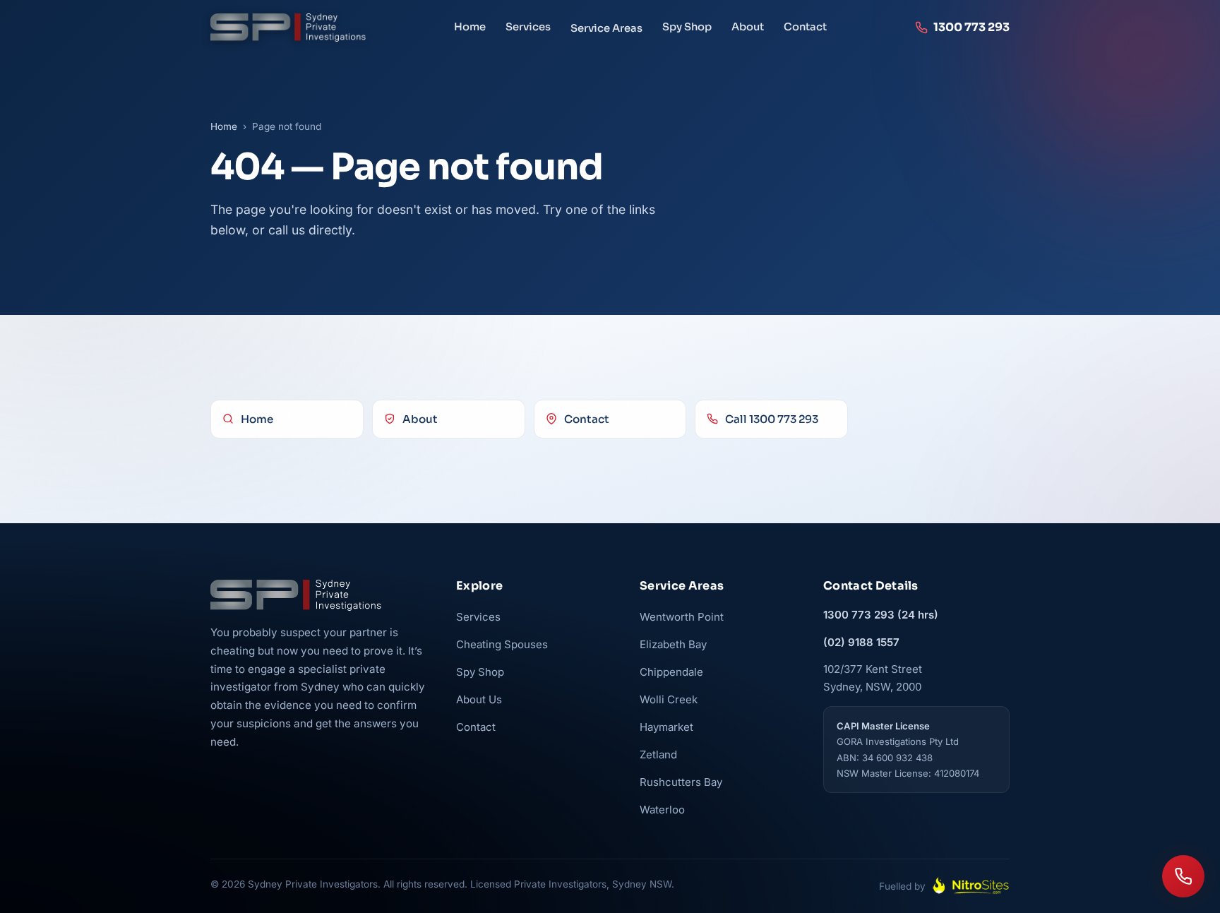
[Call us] (1183, 876)
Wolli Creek (669, 699)
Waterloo (662, 809)
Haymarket (666, 727)
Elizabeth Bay (673, 644)
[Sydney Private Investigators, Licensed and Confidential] (288, 27)
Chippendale (671, 672)
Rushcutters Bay (681, 782)
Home (470, 26)
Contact (805, 26)
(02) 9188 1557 (861, 642)
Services (528, 26)
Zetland (658, 754)
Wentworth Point (682, 616)
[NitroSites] (971, 886)
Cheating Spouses (502, 644)
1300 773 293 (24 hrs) (880, 614)
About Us (479, 699)
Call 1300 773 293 (771, 419)
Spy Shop (687, 26)
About (747, 26)
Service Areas (606, 28)
